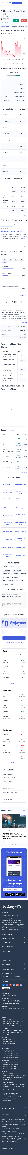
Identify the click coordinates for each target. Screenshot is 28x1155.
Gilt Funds (5, 1098)
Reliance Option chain (8, 1045)
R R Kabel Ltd (6, 456)
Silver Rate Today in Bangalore (10, 1064)
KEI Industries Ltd (8, 444)
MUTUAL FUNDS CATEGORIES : (10, 1093)
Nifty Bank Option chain (9, 1041)
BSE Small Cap (15, 566)
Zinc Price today (20, 1075)
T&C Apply (8, 1128)
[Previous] (3, 829)
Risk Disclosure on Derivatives (9, 1141)
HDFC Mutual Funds (19, 1086)
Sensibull (5, 1008)
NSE (4, 14)
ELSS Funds (6, 1095)
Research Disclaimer (7, 1119)
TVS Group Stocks (7, 799)
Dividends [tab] (17, 225)
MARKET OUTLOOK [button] (7, 960)
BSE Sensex (6, 573)
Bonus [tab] (24, 225)
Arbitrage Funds (17, 1097)
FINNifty (5, 566)
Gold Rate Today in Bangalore (10, 1057)
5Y (22, 63)
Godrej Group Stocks (8, 785)
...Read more (23, 238)
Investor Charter (21, 1133)
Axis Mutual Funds (7, 1086)
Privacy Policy (16, 1128)
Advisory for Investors (7, 1136)
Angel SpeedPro (6, 1001)
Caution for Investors (7, 1144)
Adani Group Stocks (8, 774)
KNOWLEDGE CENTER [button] (7, 946)
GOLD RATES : (5, 1048)
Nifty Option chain (7, 1039)
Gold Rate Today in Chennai (10, 1053)
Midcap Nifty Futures (8, 1032)
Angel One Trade (15, 1000)
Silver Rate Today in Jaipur (9, 1068)
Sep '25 (10, 259)
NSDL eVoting (14, 1139)
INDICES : (4, 1018)
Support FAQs (16, 976)
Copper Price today (8, 1073)
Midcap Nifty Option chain (9, 1043)
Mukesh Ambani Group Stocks (10, 792)
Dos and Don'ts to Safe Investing (10, 1121)
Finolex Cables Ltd (8, 467)
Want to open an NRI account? (14, 642)
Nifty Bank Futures (16, 1030)
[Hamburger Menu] (26, 3)
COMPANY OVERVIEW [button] (7, 934)
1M (11, 63)
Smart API (5, 1003)
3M (14, 63)
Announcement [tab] (7, 225)
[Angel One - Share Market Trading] (6, 3)
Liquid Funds (14, 1095)
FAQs (3, 1128)
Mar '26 (16, 259)
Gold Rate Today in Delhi (9, 1052)
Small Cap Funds (7, 1097)
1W (8, 63)
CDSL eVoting (5, 1139)
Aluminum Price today (8, 1075)
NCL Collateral (18, 1136)
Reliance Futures (19, 1032)
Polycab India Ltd (8, 439)
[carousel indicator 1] (12, 844)
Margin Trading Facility (17, 1001)
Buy (16, 20)
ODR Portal (22, 1139)
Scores (22, 1121)
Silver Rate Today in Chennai (10, 1066)
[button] (14, 595)
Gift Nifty (15, 573)
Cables (8, 16)
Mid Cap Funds (13, 1098)
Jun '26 (21, 259)
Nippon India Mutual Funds (9, 1090)
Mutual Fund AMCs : (8, 1082)
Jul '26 (5, 262)
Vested (22, 1008)
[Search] (23, 3)
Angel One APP (6, 1000)
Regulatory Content (19, 1119)
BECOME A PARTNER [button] (7, 956)
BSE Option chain (20, 1045)
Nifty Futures (6, 1030)
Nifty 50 (23, 573)
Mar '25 (5, 259)
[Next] (24, 829)
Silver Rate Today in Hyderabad (11, 1062)
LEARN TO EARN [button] (6, 951)
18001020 (7, 976)
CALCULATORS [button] (6, 942)
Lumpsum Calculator (9, 584)
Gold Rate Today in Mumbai (9, 1050)
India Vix (14, 1025)
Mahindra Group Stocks (8, 788)
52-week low (17, 570)
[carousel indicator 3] (15, 844)
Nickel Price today (7, 1077)
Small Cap (3, 16)
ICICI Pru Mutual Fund (8, 1088)
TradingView (5, 1010)
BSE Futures (6, 1034)
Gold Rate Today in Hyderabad (10, 1055)
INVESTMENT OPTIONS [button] (8, 938)
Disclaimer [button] (5, 1115)
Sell (23, 20)
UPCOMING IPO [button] (6, 964)
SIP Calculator (20, 580)
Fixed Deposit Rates (14, 1003)
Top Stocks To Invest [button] (8, 969)
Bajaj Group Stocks (7, 781)
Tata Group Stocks (7, 796)
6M (17, 63)
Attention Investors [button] (8, 1108)
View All (24, 810)
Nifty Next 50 (15, 577)
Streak (17, 1008)
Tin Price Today (7, 1079)
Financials (14, 26)
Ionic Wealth (14, 995)
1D (5, 63)
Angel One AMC (6, 995)
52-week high (6, 570)
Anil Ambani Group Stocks (9, 777)
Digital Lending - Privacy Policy (9, 1131)
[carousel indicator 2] (14, 844)
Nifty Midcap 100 (7, 1023)
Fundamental (5, 26)
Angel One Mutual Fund (8, 1084)
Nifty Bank (6, 577)
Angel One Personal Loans (8, 1133)
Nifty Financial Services (9, 1021)
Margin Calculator (8, 580)
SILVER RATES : (6, 1061)
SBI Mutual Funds (20, 1084)
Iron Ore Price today (19, 1077)
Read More (24, 322)
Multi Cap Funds (7, 1100)
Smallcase (11, 1008)
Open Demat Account (16, 2)
